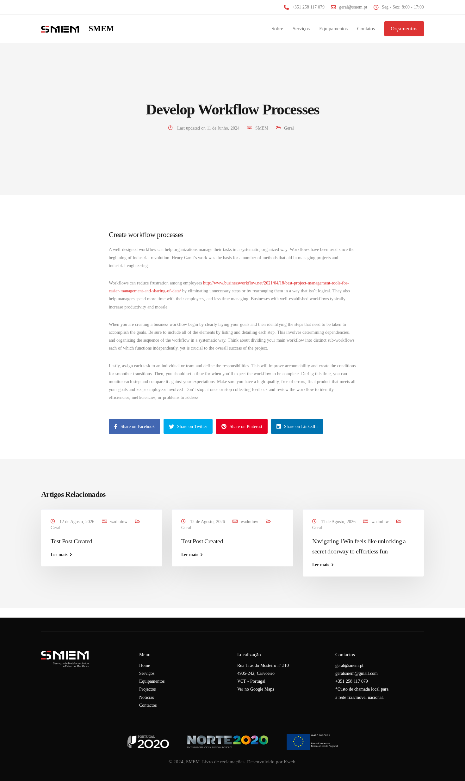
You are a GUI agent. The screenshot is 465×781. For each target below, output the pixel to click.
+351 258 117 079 (351, 681)
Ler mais (59, 554)
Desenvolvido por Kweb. (272, 761)
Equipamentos (333, 28)
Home (144, 665)
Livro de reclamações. (224, 761)
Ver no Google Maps (255, 689)
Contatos (366, 28)
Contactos (148, 705)
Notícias (146, 697)
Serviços (301, 28)
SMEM (101, 29)
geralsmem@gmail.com (356, 673)
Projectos (147, 689)
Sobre (277, 28)
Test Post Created (71, 541)
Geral (289, 128)
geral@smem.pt (349, 665)
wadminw (118, 521)
